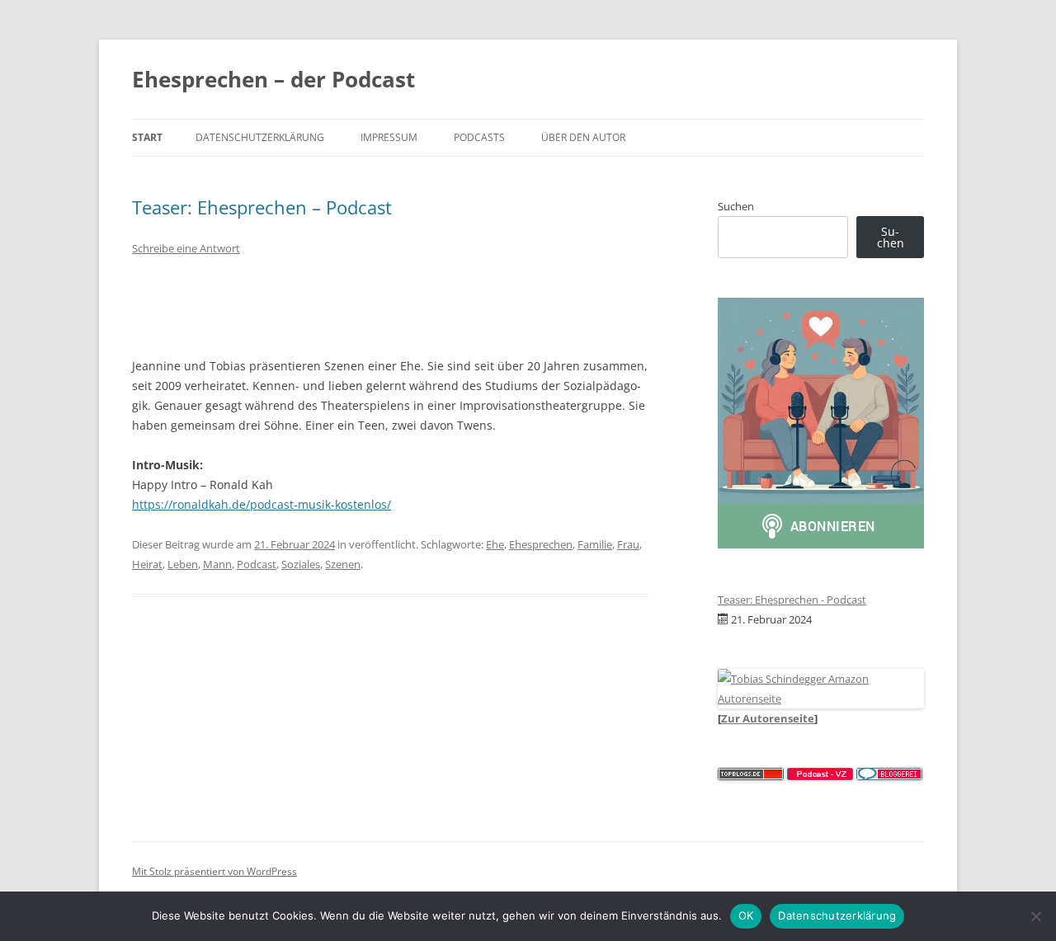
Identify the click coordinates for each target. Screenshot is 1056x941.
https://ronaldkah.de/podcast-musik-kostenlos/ (261, 504)
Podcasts (479, 137)
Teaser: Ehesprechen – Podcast (262, 207)
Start (147, 137)
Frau (628, 544)
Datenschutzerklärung (260, 137)
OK (746, 915)
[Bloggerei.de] (889, 775)
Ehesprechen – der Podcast (273, 79)
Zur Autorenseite (767, 718)
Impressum (389, 137)
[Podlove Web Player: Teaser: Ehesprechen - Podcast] (390, 304)
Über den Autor (583, 137)
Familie (595, 544)
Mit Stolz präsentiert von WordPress (214, 871)
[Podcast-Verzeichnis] (820, 775)
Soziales (300, 564)
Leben (182, 564)
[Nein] (1035, 916)
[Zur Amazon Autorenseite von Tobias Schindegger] (821, 698)
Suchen (736, 206)
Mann (217, 564)
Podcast (256, 564)
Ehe (495, 544)
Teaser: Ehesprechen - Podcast (792, 599)
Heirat (147, 564)
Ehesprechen (541, 544)
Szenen (343, 564)
